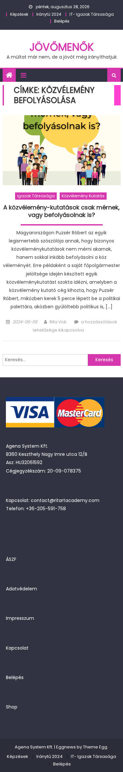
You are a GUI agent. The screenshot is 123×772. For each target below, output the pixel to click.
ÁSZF (11, 559)
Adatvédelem (21, 588)
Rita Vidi (58, 322)
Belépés (62, 21)
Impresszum (20, 618)
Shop (11, 707)
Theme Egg (95, 747)
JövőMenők (62, 47)
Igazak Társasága (36, 196)
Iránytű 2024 (48, 14)
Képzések (19, 14)
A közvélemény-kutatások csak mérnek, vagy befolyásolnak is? (61, 211)
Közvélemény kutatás (83, 196)
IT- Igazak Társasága (92, 14)
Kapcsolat (17, 648)
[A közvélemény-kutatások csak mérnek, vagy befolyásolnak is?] (62, 150)
